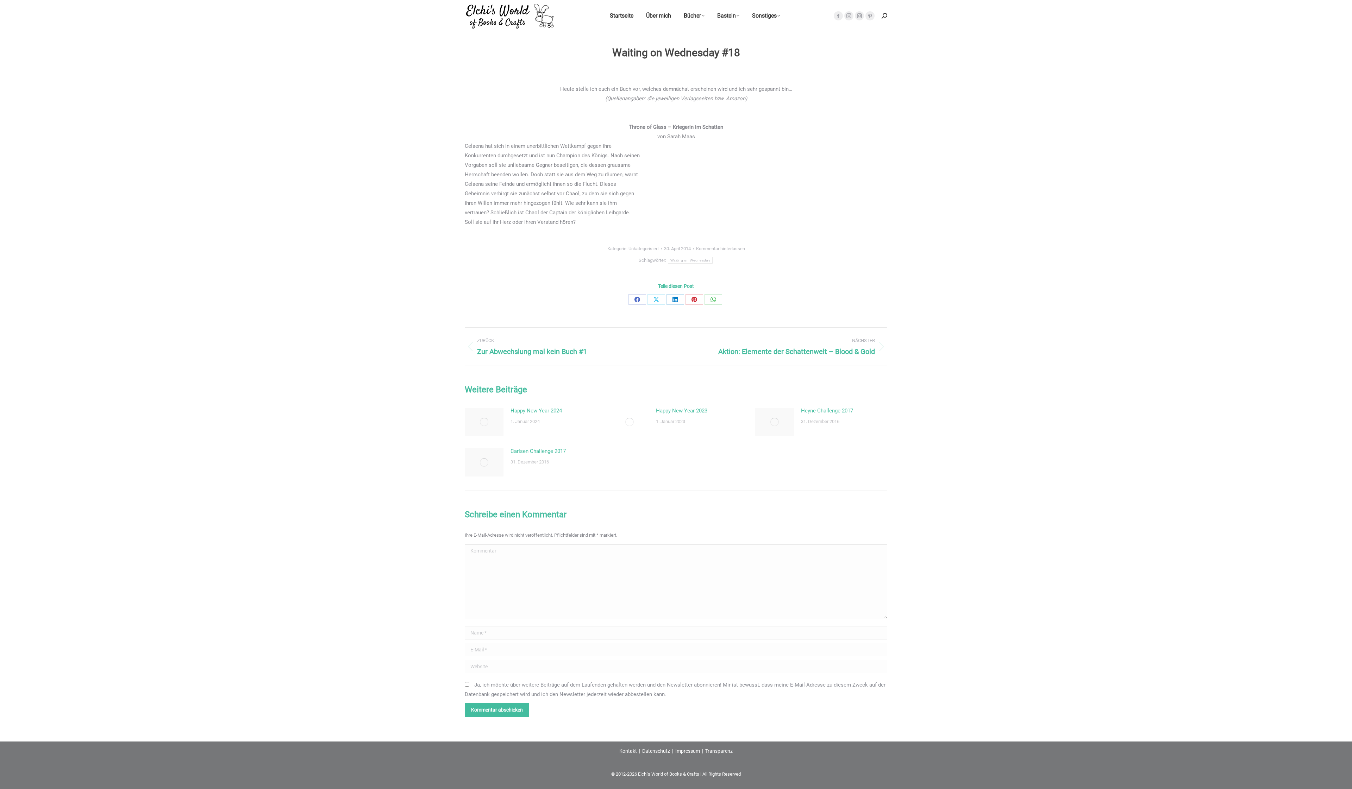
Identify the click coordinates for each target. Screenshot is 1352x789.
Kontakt (628, 751)
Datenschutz (656, 751)
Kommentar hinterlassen (720, 248)
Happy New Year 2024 (536, 411)
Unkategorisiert (643, 248)
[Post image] (484, 422)
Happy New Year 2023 (681, 411)
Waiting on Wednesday (690, 260)
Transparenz (719, 751)
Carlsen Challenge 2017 (538, 451)
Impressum (687, 751)
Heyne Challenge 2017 (827, 411)
